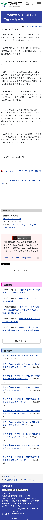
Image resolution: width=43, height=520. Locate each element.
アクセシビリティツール (33, 3)
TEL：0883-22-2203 (12, 218)
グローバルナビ (39, 3)
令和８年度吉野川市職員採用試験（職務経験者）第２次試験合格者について (21, 330)
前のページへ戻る (21, 270)
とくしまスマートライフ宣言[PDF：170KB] (23, 171)
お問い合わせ (22, 490)
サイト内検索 (27, 3)
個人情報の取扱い (11, 479)
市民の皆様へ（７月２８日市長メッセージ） (22, 355)
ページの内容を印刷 (33, 26)
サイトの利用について (13, 476)
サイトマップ (9, 490)
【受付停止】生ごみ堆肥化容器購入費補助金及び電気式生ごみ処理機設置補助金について (21, 310)
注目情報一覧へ (21, 341)
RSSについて (28, 479)
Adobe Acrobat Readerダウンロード (20, 258)
